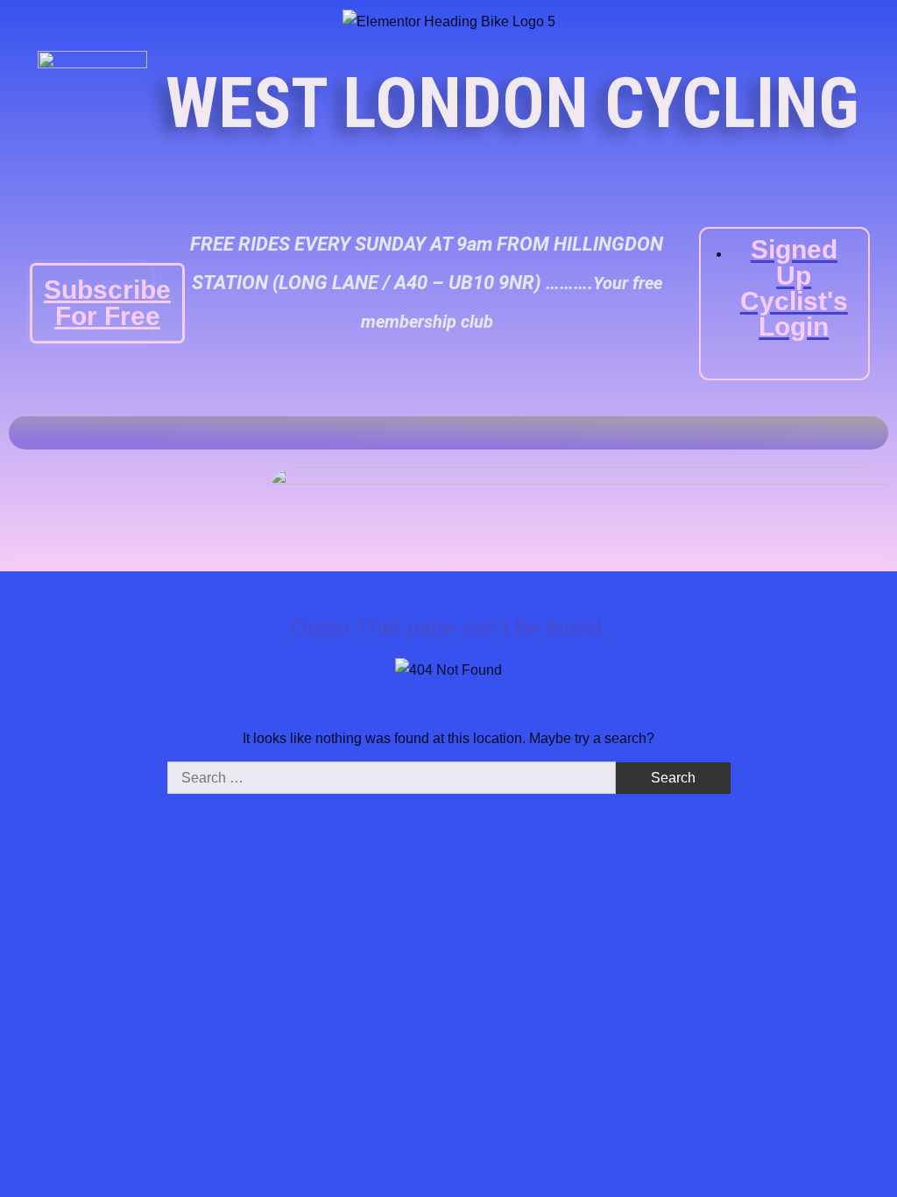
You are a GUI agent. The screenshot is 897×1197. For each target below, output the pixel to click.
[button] (875, 433)
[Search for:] (393, 777)
